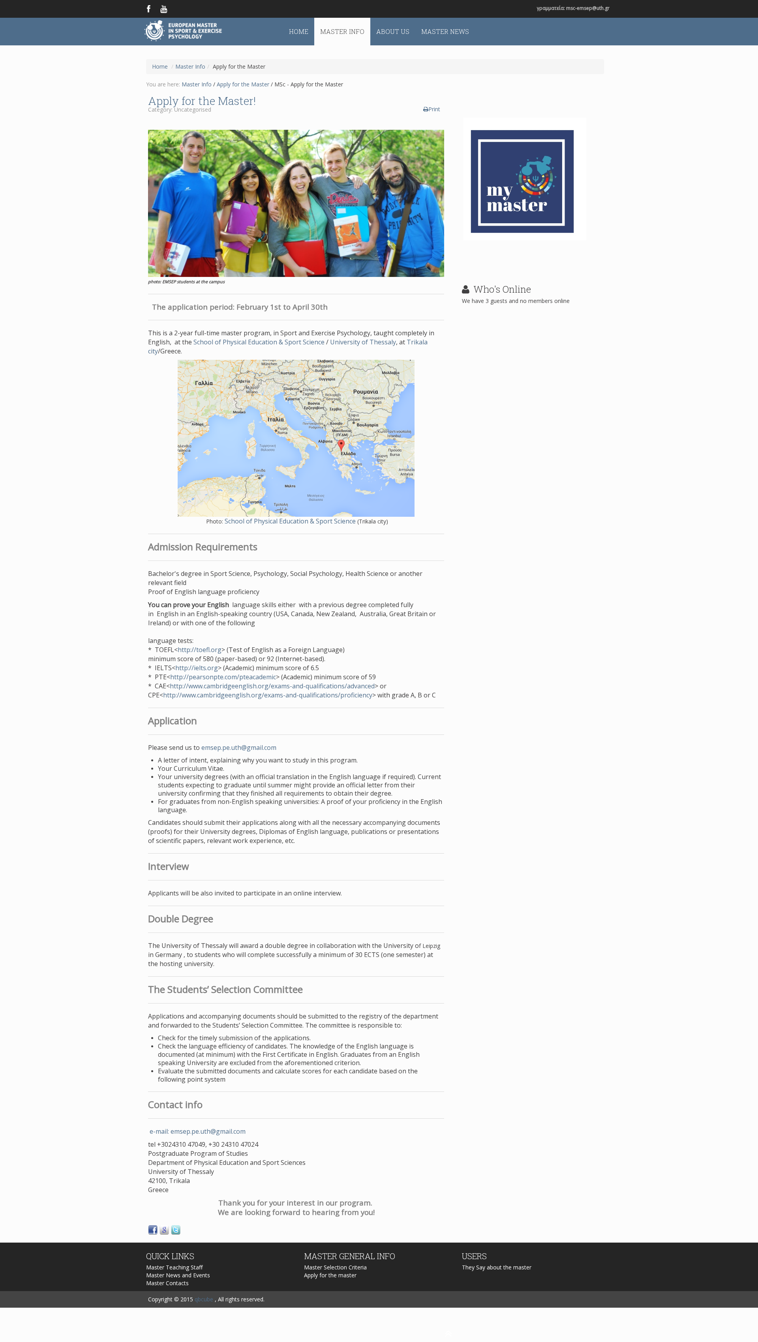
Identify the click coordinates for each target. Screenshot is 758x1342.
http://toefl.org (199, 649)
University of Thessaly (363, 342)
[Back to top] (233, 1330)
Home (298, 31)
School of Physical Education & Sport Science (259, 342)
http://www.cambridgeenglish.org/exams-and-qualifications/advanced (272, 686)
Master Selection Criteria (335, 1267)
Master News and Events (178, 1275)
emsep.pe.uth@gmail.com (238, 747)
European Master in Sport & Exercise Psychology (188, 31)
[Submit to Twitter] (175, 1229)
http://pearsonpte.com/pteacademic (223, 677)
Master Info (342, 31)
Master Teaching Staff (174, 1267)
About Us (392, 31)
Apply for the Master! (202, 100)
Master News (445, 31)
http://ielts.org (196, 668)
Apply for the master (330, 1275)
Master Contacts (167, 1283)
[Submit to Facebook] (153, 1229)
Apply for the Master (243, 84)
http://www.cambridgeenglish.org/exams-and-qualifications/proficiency (267, 695)
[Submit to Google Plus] (164, 1229)
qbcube (204, 1299)
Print (434, 109)
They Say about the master (496, 1267)
